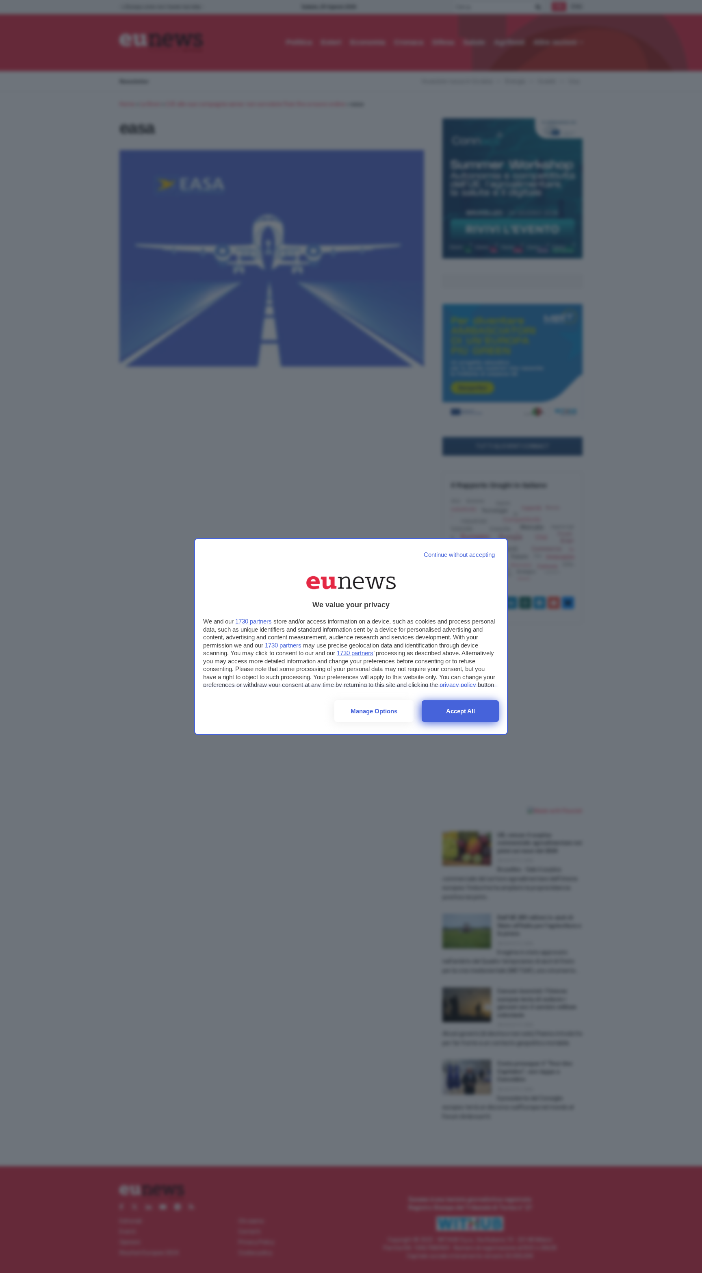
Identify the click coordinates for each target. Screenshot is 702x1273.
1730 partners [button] (253, 621)
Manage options (374, 711)
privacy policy (458, 684)
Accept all (460, 711)
